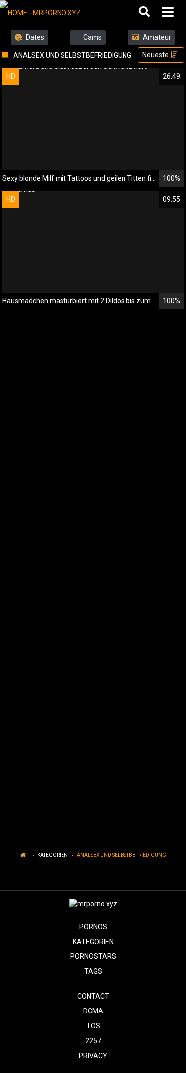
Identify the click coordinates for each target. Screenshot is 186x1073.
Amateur (156, 37)
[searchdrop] (145, 12)
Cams (92, 37)
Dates (34, 37)
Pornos (93, 927)
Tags (93, 971)
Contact (93, 996)
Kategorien (52, 855)
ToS (93, 1026)
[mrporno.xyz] (50, 12)
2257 (93, 1041)
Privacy (93, 1056)
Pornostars (93, 956)
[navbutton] (169, 12)
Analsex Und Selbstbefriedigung (121, 855)
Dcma (93, 1011)
